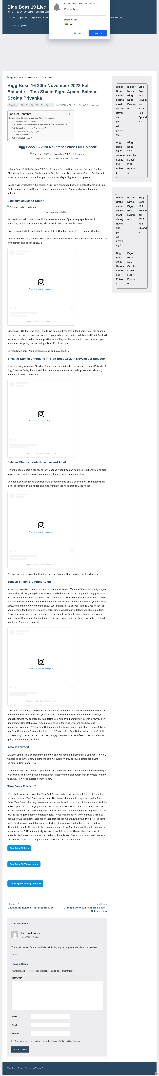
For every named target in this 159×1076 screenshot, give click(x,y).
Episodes (23, 17)
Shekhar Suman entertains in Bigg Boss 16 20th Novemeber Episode (43, 125)
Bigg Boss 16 (27, 105)
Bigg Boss (13, 105)
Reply (14, 954)
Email (14, 1025)
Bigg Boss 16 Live (44, 105)
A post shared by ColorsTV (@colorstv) (41, 321)
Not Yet (77, 33)
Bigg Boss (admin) (77, 105)
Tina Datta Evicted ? (24, 138)
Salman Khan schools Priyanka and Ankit (32, 128)
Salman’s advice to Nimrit (26, 121)
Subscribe (97, 33)
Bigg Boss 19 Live (26, 7)
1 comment (94, 105)
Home (12, 17)
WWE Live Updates (18, 25)
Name (14, 1017)
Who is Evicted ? (22, 135)
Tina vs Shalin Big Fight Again (27, 131)
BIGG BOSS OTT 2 (119, 17)
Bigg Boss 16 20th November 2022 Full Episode (33, 118)
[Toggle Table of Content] (68, 114)
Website (15, 1033)
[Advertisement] (79, 52)
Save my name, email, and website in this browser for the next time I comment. (49, 1041)
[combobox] (69, 24)
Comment (16, 978)
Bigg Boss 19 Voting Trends (44, 17)
